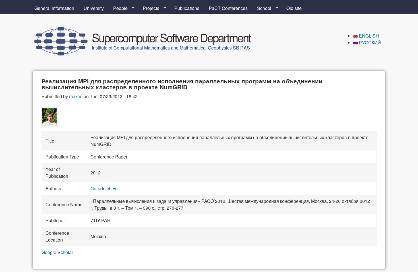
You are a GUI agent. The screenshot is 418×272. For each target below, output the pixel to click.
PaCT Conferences (228, 8)
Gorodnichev (103, 188)
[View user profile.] (49, 125)
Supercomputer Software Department (171, 37)
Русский (369, 42)
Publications (186, 8)
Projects (148, 8)
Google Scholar (57, 252)
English (368, 35)
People (118, 8)
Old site (294, 8)
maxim (75, 96)
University (94, 8)
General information (54, 8)
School (262, 8)
